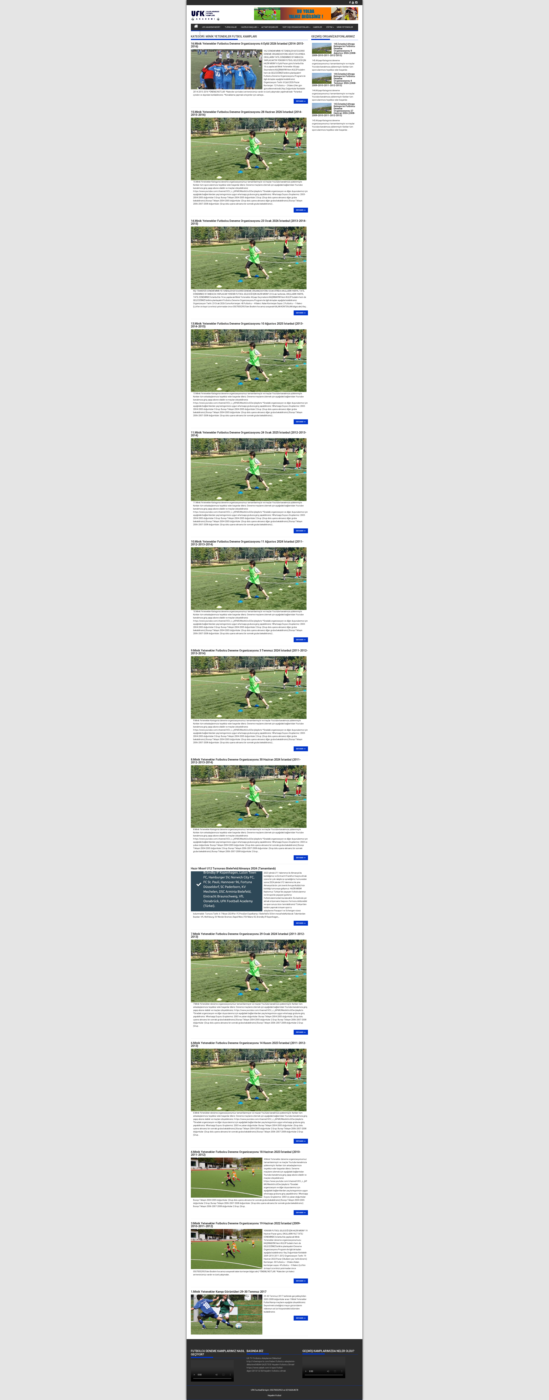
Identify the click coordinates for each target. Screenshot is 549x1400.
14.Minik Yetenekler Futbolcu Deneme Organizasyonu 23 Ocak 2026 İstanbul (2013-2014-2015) (248, 222)
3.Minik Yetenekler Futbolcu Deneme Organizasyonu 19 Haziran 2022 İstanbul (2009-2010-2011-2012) (246, 1225)
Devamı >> (301, 101)
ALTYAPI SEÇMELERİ (269, 27)
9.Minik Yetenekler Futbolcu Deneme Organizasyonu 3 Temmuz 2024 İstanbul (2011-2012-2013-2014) (249, 652)
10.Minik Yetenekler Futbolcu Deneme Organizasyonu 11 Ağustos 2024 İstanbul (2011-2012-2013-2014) (247, 543)
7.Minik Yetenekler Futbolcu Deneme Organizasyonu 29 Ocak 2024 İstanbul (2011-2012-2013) (248, 935)
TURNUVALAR (231, 27)
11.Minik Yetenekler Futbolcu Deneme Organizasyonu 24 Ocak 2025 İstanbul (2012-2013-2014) (248, 434)
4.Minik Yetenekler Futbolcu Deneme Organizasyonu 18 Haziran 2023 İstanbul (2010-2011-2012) (246, 1153)
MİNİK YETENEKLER (345, 27)
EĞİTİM (329, 27)
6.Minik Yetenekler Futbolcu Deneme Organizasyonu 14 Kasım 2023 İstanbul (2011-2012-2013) (248, 1044)
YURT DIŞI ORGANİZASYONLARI (296, 27)
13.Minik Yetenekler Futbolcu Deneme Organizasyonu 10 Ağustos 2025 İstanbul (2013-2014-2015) (247, 325)
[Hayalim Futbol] (196, 25)
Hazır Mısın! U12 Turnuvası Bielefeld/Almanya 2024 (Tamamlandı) (233, 868)
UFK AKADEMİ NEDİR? (211, 27)
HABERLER (317, 27)
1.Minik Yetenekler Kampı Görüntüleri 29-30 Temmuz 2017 (228, 1291)
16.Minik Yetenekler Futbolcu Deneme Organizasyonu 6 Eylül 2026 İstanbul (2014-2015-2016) (247, 45)
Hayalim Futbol (274, 1395)
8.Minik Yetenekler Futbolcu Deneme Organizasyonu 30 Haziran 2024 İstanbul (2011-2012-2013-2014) (246, 761)
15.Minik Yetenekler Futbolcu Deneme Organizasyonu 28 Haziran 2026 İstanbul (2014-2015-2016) (246, 113)
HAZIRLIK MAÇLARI (249, 27)
